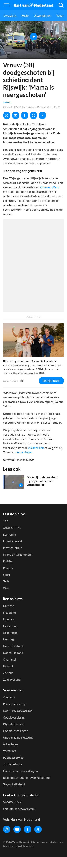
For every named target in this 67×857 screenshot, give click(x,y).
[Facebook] (27, 829)
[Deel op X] (33, 115)
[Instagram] (6, 829)
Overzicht (10, 15)
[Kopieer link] (42, 115)
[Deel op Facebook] (24, 115)
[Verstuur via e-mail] (15, 115)
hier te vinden (24, 452)
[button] (6, 5)
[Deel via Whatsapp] (6, 115)
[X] (38, 829)
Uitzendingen (42, 15)
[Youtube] (17, 829)
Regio (25, 15)
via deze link (36, 448)
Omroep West (49, 187)
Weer (60, 15)
